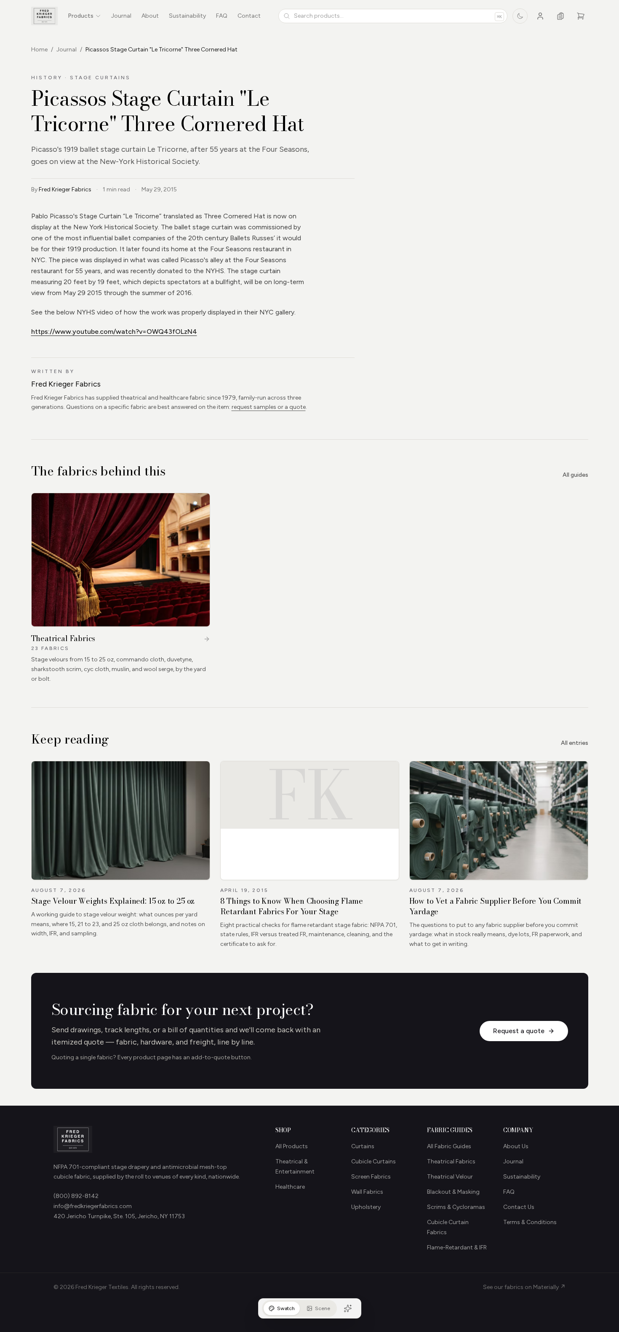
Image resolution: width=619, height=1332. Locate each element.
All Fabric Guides (449, 1146)
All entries (574, 743)
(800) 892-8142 (76, 1196)
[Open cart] (580, 16)
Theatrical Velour (450, 1176)
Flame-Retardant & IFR (457, 1247)
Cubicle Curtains (373, 1161)
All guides (575, 474)
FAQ (221, 15)
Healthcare (290, 1186)
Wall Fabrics (367, 1191)
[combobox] (392, 16)
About (150, 15)
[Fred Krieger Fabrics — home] (44, 16)
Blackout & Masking (453, 1191)
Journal (121, 15)
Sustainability (187, 15)
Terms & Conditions (530, 1222)
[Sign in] (540, 16)
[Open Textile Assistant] (348, 1308)
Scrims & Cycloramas (456, 1207)
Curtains (362, 1146)
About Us (515, 1146)
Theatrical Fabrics (451, 1161)
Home (39, 49)
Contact (249, 15)
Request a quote (518, 1031)
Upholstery (366, 1207)
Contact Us (518, 1207)
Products (80, 15)
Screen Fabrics (371, 1176)
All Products (291, 1146)
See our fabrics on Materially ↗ (524, 1287)
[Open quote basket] (560, 16)
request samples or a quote (269, 407)
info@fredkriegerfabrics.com (92, 1206)
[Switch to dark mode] (520, 16)
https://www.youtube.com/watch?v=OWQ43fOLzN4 (114, 332)
